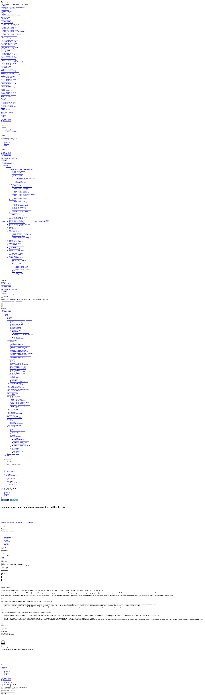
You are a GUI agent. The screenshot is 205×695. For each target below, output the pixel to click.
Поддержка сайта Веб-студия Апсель (8, 690)
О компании (4, 666)
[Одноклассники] (4, 500)
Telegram (6, 144)
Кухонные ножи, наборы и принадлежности (22, 323)
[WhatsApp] (13, 500)
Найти (2, 693)
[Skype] (15, 500)
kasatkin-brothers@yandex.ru (9, 138)
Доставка (6, 544)
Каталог (9, 318)
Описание (6, 538)
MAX (5, 145)
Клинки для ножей (18, 439)
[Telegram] (17, 500)
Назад (10, 317)
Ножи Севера (14, 361)
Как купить (7, 541)
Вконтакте (7, 142)
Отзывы (6, 540)
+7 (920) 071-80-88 (6, 118)
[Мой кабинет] (1, 302)
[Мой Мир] (6, 500)
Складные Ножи (14, 343)
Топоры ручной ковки (16, 399)
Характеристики (8, 537)
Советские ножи (14, 377)
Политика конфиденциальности (11, 686)
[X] (8, 500)
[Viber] (11, 500)
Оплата (6, 543)
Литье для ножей (18, 451)
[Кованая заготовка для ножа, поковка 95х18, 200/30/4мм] (17, 522)
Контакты (3, 668)
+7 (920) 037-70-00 (6, 121)
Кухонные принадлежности (21, 333)
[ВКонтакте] (2, 500)
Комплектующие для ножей (17, 431)
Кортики (12, 422)
